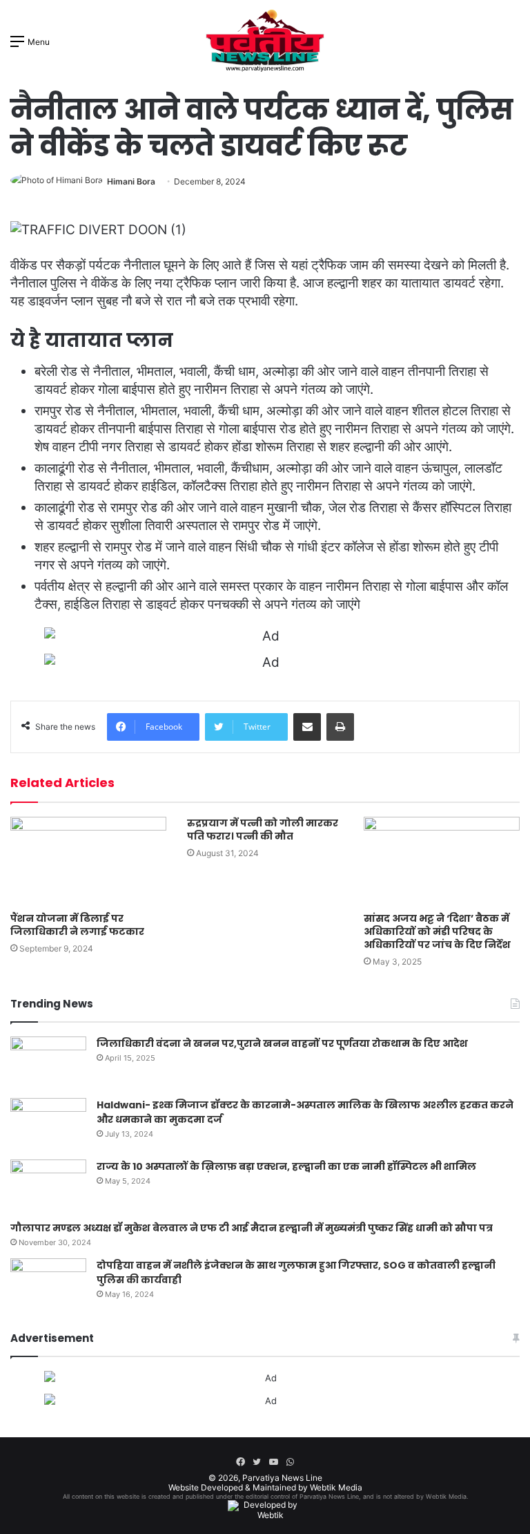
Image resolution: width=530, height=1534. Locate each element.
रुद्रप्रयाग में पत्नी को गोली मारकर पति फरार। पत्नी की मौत (262, 829)
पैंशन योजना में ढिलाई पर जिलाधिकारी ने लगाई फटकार (77, 924)
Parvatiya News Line (282, 1478)
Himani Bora (131, 181)
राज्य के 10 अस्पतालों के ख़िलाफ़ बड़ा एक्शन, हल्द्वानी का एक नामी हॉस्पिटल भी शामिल (286, 1166)
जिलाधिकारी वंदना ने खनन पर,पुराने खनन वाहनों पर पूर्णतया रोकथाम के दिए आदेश (282, 1043)
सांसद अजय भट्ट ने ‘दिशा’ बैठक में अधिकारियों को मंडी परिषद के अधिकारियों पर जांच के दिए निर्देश (437, 931)
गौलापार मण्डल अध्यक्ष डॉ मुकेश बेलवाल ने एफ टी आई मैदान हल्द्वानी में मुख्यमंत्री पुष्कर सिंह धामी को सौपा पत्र (251, 1228)
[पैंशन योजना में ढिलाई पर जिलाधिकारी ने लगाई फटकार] (88, 861)
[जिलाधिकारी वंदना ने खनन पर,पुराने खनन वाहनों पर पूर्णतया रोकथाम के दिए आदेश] (48, 1062)
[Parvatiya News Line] (265, 41)
